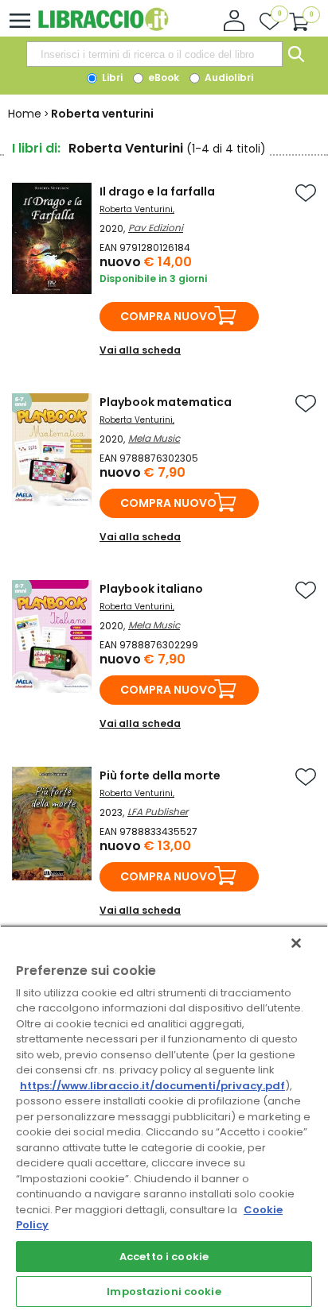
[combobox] (154, 54)
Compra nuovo (168, 316)
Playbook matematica (166, 402)
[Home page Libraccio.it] (103, 27)
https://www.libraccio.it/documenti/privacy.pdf (152, 1085)
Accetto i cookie (164, 1256)
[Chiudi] (296, 943)
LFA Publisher (157, 811)
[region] (164, 1118)
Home (24, 114)
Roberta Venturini (136, 209)
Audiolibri (227, 77)
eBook (162, 77)
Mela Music (154, 438)
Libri (111, 77)
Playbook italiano (151, 589)
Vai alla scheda (140, 350)
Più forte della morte (160, 775)
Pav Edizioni (155, 227)
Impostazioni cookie (164, 1291)
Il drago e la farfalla (157, 191)
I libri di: (36, 148)
